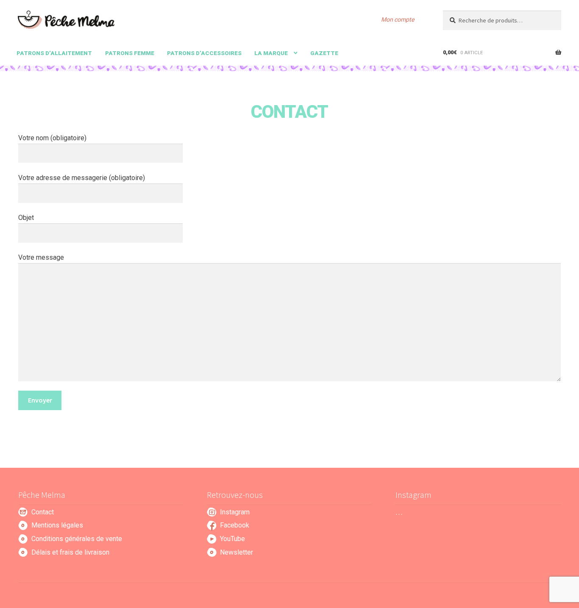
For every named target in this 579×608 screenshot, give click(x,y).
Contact (42, 512)
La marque (271, 53)
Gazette (324, 53)
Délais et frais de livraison (70, 552)
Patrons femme (129, 53)
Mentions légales (57, 525)
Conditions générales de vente (76, 539)
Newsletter (236, 552)
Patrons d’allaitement (54, 53)
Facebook (234, 525)
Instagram (235, 512)
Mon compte (397, 19)
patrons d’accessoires (204, 53)
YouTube (232, 539)
